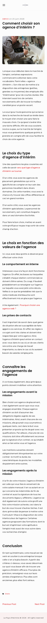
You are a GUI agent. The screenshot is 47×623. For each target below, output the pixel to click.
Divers (7, 594)
